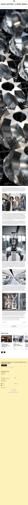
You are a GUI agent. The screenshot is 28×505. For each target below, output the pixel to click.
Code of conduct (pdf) (3, 381)
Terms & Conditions (3, 379)
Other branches (4, 387)
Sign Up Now (4, 365)
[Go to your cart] (1, 1)
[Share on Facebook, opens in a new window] (11, 326)
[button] (26, 1)
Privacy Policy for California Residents (5, 378)
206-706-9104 (2, 374)
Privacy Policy (2, 377)
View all (25, 333)
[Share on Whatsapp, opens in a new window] (16, 326)
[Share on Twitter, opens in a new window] (13, 326)
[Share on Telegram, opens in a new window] (14, 326)
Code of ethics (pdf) (3, 380)
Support (15, 377)
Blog (15, 378)
